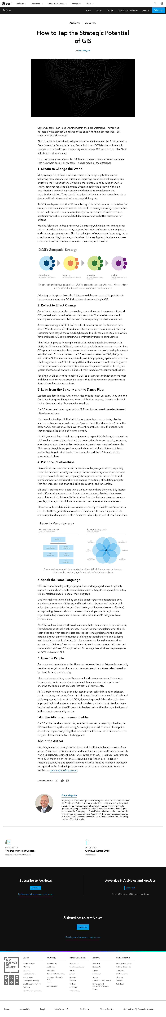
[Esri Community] (6, 982)
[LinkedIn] (17, 977)
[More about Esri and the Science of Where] (11, 965)
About (99, 10)
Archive (110, 10)
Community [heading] (51, 958)
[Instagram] (11, 982)
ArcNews (7, 10)
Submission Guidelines (128, 10)
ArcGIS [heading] (26, 958)
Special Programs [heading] (123, 958)
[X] (11, 977)
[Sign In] (162, 3)
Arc (75, 23)
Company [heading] (96, 958)
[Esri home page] (7, 3)
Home (89, 10)
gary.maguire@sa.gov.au (63, 770)
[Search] (155, 3)
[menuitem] (33, 963)
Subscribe (158, 10)
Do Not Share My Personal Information (139, 1009)
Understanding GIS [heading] (77, 958)
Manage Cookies (107, 1009)
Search (146, 10)
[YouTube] (17, 982)
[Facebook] (6, 977)
